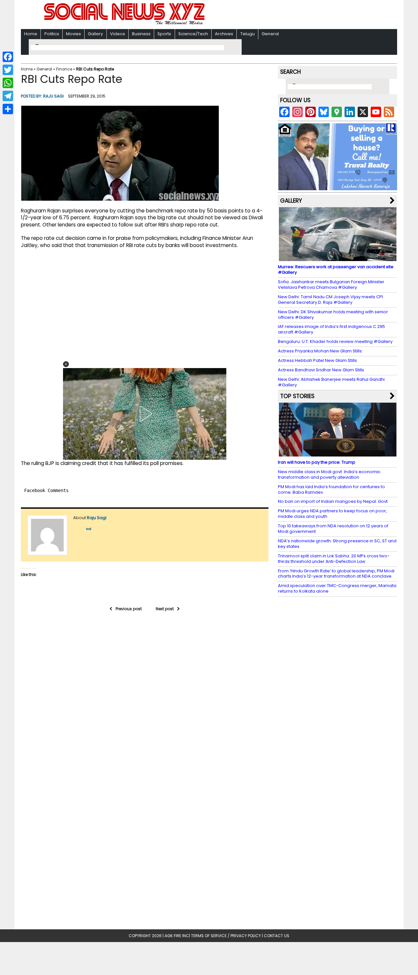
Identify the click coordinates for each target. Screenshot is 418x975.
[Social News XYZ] (125, 23)
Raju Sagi (53, 96)
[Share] (7, 109)
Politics (51, 34)
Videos (117, 34)
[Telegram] (7, 95)
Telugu (247, 34)
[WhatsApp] (7, 82)
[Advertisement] (293, 15)
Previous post (129, 608)
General (270, 34)
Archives (224, 34)
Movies (73, 34)
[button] (66, 364)
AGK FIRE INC (177, 935)
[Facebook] (7, 56)
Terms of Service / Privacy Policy (226, 935)
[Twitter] (7, 69)
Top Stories (297, 396)
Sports (164, 34)
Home (30, 34)
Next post (165, 608)
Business (141, 34)
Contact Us (276, 935)
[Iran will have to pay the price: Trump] (337, 453)
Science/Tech (193, 34)
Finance (64, 69)
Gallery (95, 34)
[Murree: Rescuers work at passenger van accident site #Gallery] (337, 258)
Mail (88, 529)
